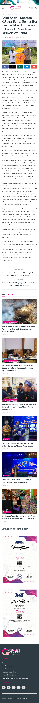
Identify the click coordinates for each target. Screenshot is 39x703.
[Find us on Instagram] (13, 687)
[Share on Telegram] (27, 67)
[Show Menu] (3, 8)
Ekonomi (6, 439)
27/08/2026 (5, 521)
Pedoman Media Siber (9, 672)
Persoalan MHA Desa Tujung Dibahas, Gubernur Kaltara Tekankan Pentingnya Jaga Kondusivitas (18, 368)
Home (3, 14)
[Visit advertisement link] (19, 2)
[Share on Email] (34, 67)
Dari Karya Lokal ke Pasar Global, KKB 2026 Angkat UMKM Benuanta (18, 481)
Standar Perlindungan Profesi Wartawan (15, 678)
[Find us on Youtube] (18, 687)
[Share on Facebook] (5, 67)
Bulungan (7, 512)
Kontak (4, 669)
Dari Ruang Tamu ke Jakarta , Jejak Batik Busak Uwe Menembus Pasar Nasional (18, 517)
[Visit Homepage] (16, 8)
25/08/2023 (20, 37)
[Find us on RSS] (23, 687)
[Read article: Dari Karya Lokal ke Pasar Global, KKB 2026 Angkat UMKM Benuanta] (19, 465)
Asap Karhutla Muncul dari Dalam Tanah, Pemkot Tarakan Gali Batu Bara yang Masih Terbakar (19, 329)
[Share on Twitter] (12, 67)
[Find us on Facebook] (4, 687)
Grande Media (7, 37)
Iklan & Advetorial (7, 666)
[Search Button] (36, 8)
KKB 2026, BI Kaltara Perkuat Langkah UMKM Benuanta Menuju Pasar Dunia (18, 444)
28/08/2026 (5, 334)
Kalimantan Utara (12, 14)
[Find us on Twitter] (9, 687)
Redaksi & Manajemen (9, 675)
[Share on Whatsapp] (20, 67)
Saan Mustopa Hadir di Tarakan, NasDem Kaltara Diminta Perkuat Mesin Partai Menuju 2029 (19, 407)
